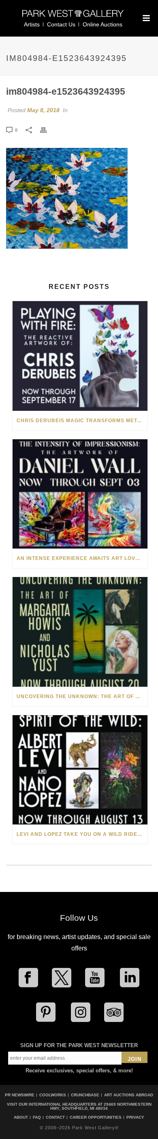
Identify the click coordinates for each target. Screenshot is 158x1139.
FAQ (37, 1117)
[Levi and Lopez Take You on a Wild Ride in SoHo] (80, 769)
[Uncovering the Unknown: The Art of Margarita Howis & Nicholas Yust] (80, 631)
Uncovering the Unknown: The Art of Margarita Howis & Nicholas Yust (82, 696)
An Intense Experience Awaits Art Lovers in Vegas (82, 558)
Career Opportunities (96, 1117)
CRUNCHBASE (85, 1095)
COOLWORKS (52, 1095)
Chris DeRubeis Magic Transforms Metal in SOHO (82, 420)
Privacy (135, 1117)
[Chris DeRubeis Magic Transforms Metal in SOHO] (80, 355)
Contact (55, 1117)
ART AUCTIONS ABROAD (128, 1095)
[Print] (47, 129)
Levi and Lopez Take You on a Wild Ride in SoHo (82, 834)
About (21, 1117)
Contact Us (61, 24)
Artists (32, 24)
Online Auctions (102, 24)
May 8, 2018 (43, 110)
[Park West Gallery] (73, 16)
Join (134, 1059)
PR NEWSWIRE (19, 1095)
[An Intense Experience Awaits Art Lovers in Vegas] (80, 494)
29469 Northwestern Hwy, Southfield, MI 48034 (101, 1106)
